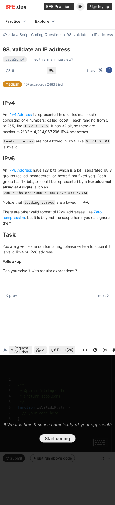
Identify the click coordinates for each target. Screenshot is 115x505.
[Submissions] (85, 350)
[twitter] (100, 70)
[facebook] (109, 70)
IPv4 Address (20, 114)
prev (13, 295)
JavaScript (14, 59)
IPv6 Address (20, 170)
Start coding (57, 438)
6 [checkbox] (13, 70)
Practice (12, 21)
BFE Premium (59, 6)
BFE (16, 7)
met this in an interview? (52, 59)
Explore (42, 21)
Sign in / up (99, 6)
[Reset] (95, 350)
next (102, 295)
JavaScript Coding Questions (37, 35)
